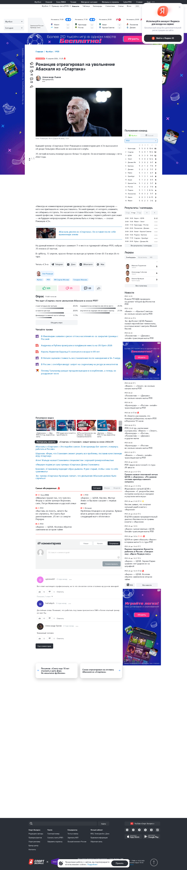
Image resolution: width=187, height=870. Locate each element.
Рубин (130, 173)
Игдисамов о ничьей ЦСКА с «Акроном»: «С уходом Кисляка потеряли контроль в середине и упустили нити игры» (139, 492)
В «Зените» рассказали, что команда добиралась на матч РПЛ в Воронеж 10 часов (140, 418)
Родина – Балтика (140, 235)
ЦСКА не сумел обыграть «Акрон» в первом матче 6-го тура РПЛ (140, 540)
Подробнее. (130, 864)
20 (38, 524)
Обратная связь (96, 842)
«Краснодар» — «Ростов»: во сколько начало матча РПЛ (138, 446)
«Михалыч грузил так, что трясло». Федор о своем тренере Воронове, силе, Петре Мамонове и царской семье (56, 500)
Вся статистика (141, 286)
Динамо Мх (132, 162)
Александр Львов (51, 77)
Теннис (73, 2)
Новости (75, 6)
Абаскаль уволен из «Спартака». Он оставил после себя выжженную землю (87, 233)
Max (102, 264)
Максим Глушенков (139, 265)
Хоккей (49, 2)
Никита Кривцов (138, 278)
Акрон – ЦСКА (139, 218)
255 (141, 536)
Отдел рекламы (34, 842)
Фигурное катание (89, 2)
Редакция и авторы (36, 834)
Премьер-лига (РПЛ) (60, 6)
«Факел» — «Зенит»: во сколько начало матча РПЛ (140, 387)
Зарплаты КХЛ (73, 838)
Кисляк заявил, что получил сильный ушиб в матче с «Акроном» (138, 507)
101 (38, 495)
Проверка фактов (35, 838)
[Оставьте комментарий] (83, 552)
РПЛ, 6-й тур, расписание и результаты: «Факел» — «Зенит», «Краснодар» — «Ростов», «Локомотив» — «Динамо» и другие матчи (141, 433)
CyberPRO (127, 2)
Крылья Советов (132, 183)
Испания (88, 508)
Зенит (130, 159)
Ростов (130, 187)
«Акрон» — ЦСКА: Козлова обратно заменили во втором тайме (54, 528)
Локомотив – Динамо (141, 228)
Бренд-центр (33, 845)
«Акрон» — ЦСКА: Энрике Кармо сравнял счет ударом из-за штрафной (140, 563)
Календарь (97, 6)
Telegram (59, 264)
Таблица (86, 6)
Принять (120, 863)
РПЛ (57, 51)
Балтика (130, 166)
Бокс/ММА (61, 2)
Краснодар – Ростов (141, 225)
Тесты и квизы (73, 834)
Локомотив (132, 194)
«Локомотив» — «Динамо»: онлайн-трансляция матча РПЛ (139, 336)
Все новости (147, 585)
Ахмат (130, 180)
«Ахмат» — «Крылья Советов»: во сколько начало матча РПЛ (139, 312)
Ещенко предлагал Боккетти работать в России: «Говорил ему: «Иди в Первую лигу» (139, 551)
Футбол (37, 2)
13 (83, 495)
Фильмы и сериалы (110, 2)
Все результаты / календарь (141, 246)
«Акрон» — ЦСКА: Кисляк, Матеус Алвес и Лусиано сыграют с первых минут (98, 500)
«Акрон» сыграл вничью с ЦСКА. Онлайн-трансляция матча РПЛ (140, 530)
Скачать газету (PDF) (55, 838)
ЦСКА (130, 155)
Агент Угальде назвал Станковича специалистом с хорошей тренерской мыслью (75, 460)
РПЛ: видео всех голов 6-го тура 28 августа (140, 466)
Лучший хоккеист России (77, 842)
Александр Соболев (139, 272)
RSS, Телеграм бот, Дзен (100, 834)
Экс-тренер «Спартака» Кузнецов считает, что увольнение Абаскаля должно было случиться (76, 477)
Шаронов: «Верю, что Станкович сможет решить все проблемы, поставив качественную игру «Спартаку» (79, 454)
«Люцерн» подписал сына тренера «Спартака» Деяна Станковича (67, 464)
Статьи (121, 6)
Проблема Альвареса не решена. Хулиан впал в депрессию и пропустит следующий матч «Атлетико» (101, 513)
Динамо (130, 169)
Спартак (130, 152)
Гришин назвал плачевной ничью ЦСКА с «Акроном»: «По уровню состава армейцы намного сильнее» (141, 478)
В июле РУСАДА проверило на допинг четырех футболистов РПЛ (140, 301)
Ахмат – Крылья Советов (142, 231)
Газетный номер (53, 834)
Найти (103, 824)
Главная (40, 51)
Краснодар (131, 148)
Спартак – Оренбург (141, 238)
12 (83, 508)
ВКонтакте (88, 264)
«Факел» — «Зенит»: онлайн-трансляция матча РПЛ (138, 456)
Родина (130, 190)
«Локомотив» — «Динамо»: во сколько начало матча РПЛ (138, 396)
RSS (131, 585)
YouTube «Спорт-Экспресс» (144, 824)
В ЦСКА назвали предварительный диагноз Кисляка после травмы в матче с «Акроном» (141, 519)
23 (38, 508)
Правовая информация (99, 838)
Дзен (73, 264)
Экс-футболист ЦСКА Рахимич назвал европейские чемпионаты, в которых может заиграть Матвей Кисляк (141, 325)
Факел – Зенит (139, 221)
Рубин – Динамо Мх (141, 241)
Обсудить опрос (57, 323)
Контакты (32, 849)
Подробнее (92, 864)
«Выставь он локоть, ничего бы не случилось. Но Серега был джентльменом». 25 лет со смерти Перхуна (53, 514)
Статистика (110, 6)
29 (136, 413)
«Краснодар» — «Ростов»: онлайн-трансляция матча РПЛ (141, 406)
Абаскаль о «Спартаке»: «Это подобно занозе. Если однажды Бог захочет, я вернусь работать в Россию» (77, 447)
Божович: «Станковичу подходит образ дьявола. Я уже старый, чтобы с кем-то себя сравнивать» (77, 470)
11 (141, 501)
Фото (129, 6)
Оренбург (131, 176)
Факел (130, 201)
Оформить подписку (54, 842)
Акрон (130, 197)
